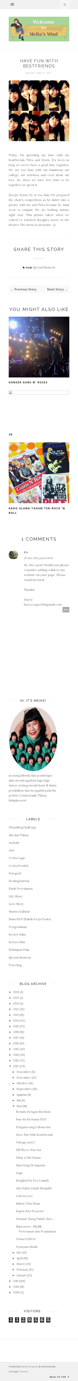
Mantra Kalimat (19, 911)
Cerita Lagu (17, 858)
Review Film (17, 942)
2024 (16, 1003)
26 (10, 434)
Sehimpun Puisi (19, 950)
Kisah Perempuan (21, 888)
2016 (16, 1043)
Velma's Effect (26, 1239)
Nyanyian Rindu (26, 1247)
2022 (16, 1009)
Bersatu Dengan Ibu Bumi (33, 1112)
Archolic (14, 843)
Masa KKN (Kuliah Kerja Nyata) (30, 919)
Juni (19, 1106)
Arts (11, 850)
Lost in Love (24, 1196)
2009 (16, 1292)
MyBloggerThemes (18, 1371)
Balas (66, 610)
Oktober (22, 1083)
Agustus (21, 1094)
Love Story (16, 904)
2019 (16, 1026)
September (24, 1089)
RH (26, 552)
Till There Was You (28, 1150)
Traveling (15, 965)
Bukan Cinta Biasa (28, 1203)
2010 (16, 1286)
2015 (16, 1049)
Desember (23, 1072)
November (23, 1077)
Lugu (19, 1173)
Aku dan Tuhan (19, 835)
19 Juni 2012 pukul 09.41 (38, 558)
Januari (21, 1275)
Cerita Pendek (18, 866)
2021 (16, 1015)
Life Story (15, 896)
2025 (16, 998)
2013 (16, 1060)
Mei (19, 1252)
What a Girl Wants (28, 1158)
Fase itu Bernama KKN (31, 1119)
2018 (16, 1032)
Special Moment (44, 267)
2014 (16, 1055)
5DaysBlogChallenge (23, 827)
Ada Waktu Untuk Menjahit (34, 1188)
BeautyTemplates (29, 1366)
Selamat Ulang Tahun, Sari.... (35, 1219)
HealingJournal (19, 881)
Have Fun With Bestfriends (34, 1135)
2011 (15, 1281)
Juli (18, 1100)
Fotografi (15, 873)
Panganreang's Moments (33, 1127)
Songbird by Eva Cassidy (32, 1180)
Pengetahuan (18, 927)
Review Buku (17, 934)
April (19, 1258)
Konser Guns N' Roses (28, 382)
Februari (22, 1269)
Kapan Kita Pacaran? (30, 1211)
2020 (16, 1020)
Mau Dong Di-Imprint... (31, 1165)
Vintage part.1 (25, 1142)
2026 (16, 992)
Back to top (58, 1376)
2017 (16, 1037)
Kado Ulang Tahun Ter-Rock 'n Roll (37, 510)
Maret (20, 1264)
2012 (16, 1066)
